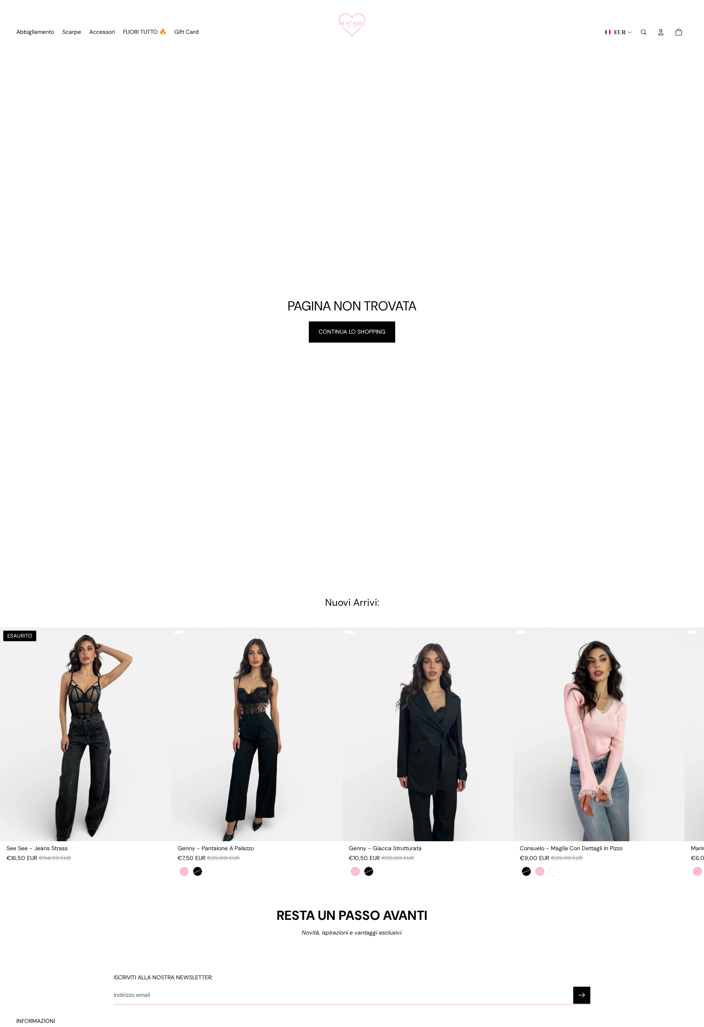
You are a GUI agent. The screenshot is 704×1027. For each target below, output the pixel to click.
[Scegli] (329, 828)
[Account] (661, 32)
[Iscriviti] (581, 995)
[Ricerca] (644, 32)
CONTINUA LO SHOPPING (352, 331)
